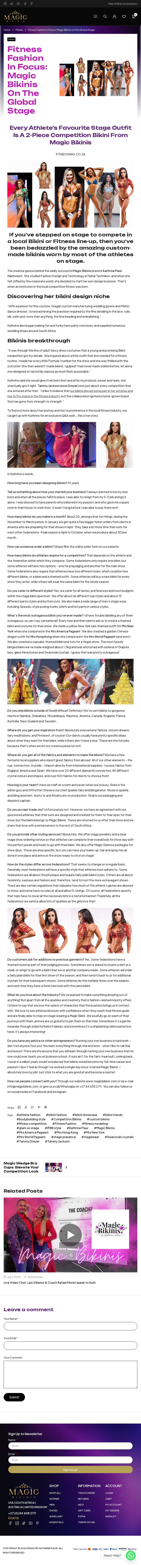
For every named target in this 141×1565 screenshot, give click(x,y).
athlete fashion (29, 1114)
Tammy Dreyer (29, 1141)
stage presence (65, 1137)
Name (12, 1439)
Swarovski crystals (120, 1137)
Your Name (11, 1318)
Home (7, 29)
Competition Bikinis (67, 1119)
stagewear (91, 1137)
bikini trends (113, 1114)
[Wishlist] (124, 16)
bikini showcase (86, 1114)
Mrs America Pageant (34, 1132)
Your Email (11, 1338)
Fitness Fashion (65, 1123)
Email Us (13, 1517)
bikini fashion (57, 1114)
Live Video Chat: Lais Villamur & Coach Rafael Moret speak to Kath (50, 1282)
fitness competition (33, 1123)
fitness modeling (96, 1123)
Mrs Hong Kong (67, 1132)
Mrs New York (95, 1132)
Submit (14, 1397)
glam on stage (29, 1128)
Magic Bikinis (106, 1128)
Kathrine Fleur (78, 1128)
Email (11, 1454)
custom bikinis (99, 1119)
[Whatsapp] (131, 1555)
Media (19, 29)
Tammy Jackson (59, 1141)
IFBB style (54, 1128)
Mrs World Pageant (32, 1137)
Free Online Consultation (122, 3)
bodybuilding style (32, 1119)
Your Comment (13, 1357)
